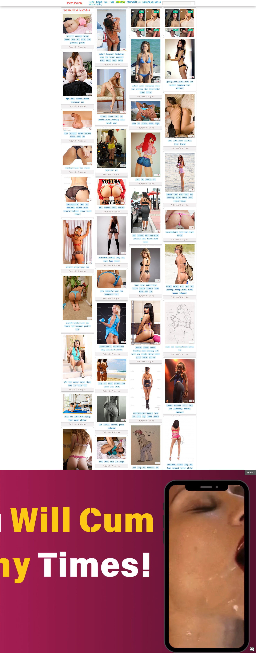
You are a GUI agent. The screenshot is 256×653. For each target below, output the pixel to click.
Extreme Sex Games (152, 2)
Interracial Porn (134, 2)
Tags (111, 2)
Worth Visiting (95, 4)
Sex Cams (120, 2)
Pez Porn (74, 3)
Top (106, 2)
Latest (99, 2)
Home (91, 2)
